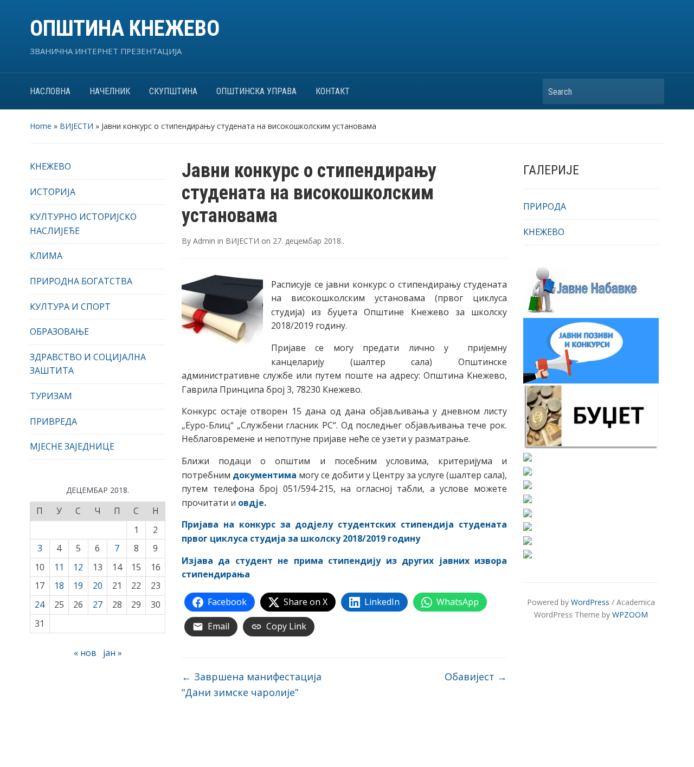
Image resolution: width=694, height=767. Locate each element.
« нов (85, 653)
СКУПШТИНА (173, 91)
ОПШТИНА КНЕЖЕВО (125, 28)
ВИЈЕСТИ (76, 126)
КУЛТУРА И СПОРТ (70, 307)
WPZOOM (630, 614)
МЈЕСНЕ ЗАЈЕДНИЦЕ (72, 446)
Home (41, 126)
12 (78, 567)
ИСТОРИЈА (52, 192)
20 (97, 586)
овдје (251, 503)
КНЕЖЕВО (50, 166)
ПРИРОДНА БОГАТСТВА (81, 281)
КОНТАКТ (333, 91)
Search (650, 91)
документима (265, 475)
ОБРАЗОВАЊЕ (59, 331)
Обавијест (476, 676)
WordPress (590, 602)
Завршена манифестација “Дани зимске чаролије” (252, 684)
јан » (112, 653)
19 (78, 586)
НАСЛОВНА (50, 91)
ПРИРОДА (544, 206)
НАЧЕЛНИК (109, 91)
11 (59, 567)
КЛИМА (46, 256)
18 (59, 586)
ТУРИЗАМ (51, 396)
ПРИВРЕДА (53, 421)
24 (39, 604)
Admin (204, 241)
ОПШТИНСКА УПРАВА (256, 91)
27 (97, 604)
